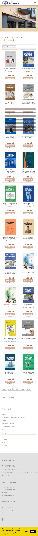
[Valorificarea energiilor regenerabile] (28, 362)
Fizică (3, 442)
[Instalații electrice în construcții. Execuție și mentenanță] (28, 193)
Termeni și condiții (6, 507)
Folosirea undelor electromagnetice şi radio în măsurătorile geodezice (28, 171)
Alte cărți (4, 445)
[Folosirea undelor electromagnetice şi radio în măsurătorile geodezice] (28, 159)
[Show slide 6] (20, 127)
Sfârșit (29, 389)
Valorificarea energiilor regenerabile (28, 372)
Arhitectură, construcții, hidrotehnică (13, 417)
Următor (21, 389)
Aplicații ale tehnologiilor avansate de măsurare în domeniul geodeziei (28, 70)
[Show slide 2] (20, 112)
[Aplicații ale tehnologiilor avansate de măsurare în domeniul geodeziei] (28, 58)
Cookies (4, 512)
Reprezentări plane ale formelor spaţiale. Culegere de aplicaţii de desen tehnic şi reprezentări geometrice (10, 341)
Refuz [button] (27, 531)
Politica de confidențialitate (9, 510)
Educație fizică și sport (8, 426)
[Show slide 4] (20, 119)
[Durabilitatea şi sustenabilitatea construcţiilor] (10, 159)
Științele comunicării (8, 423)
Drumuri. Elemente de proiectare (28, 136)
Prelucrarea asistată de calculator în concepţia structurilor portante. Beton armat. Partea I (10, 273)
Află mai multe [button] (16, 534)
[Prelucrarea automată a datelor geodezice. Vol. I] (28, 261)
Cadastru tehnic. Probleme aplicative (10, 103)
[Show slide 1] (20, 109)
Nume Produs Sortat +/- (9, 46)
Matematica (5, 436)
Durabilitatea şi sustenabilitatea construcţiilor (10, 171)
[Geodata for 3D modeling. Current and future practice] (10, 193)
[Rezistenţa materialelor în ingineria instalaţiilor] (28, 328)
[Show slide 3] (20, 116)
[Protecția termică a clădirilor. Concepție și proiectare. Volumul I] (28, 294)
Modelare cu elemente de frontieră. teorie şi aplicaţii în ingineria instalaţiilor (10, 238)
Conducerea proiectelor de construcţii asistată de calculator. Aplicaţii (28, 104)
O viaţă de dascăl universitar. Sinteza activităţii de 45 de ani (28, 238)
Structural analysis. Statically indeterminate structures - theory (10, 373)
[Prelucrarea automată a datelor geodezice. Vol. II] (10, 294)
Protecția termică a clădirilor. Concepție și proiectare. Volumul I (28, 306)
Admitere (4, 414)
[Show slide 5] (20, 123)
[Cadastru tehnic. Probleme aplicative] (10, 92)
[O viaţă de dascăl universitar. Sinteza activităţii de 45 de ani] (28, 227)
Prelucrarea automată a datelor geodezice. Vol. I (28, 271)
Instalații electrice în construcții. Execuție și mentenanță (28, 205)
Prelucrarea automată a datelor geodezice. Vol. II (10, 305)
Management (6, 433)
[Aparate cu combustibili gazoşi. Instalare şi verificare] (10, 58)
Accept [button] (33, 531)
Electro (4, 430)
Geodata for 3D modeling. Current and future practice (10, 205)
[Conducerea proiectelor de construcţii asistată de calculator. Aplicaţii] (28, 92)
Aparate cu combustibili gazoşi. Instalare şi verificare (10, 70)
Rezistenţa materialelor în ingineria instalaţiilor (28, 339)
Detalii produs (10, 80)
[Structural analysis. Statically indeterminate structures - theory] (10, 362)
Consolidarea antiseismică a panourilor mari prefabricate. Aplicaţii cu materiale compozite (10, 138)
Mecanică (4, 439)
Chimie (4, 420)
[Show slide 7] (20, 130)
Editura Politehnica (10, 3)
